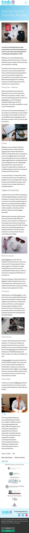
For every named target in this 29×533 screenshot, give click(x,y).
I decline (8, 528)
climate (4, 151)
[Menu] (26, 2)
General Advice (8, 457)
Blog (3, 457)
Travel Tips (22, 457)
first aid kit (18, 295)
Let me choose (4, 525)
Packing (16, 457)
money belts (11, 349)
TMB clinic (17, 383)
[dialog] (14, 525)
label (15, 369)
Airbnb (4, 281)
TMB (3, 414)
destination (5, 100)
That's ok (8, 530)
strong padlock (7, 360)
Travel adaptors (6, 259)
